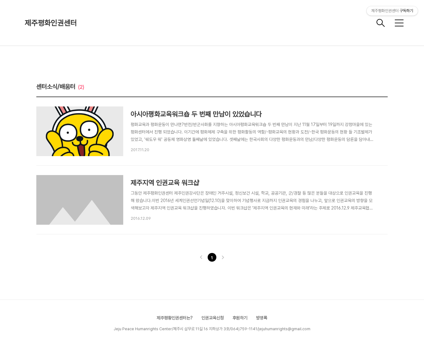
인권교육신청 (212, 317)
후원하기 (239, 317)
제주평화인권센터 (51, 22)
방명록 (261, 317)
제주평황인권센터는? (175, 317)
